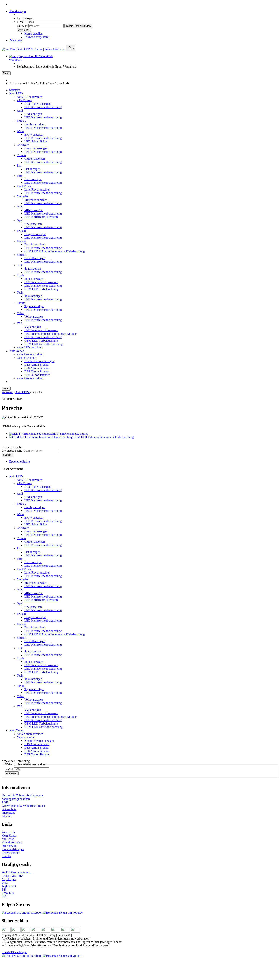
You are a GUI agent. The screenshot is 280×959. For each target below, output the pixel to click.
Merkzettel (16, 40)
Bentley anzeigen (34, 124)
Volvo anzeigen (33, 316)
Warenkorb (8, 832)
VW (19, 323)
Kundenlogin (17, 11)
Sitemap (6, 816)
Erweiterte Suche (12, 450)
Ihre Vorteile (9, 845)
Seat (19, 265)
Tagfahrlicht (9, 886)
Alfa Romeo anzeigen (37, 103)
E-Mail (21, 21)
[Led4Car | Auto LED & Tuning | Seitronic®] (34, 49)
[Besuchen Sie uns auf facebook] (22, 912)
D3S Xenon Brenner (36, 368)
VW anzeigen (32, 326)
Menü (6, 73)
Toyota (21, 302)
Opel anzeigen (33, 223)
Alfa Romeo (24, 100)
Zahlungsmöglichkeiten (16, 799)
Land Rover (24, 186)
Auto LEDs (16, 93)
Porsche (21, 241)
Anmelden (11, 773)
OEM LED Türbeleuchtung (41, 289)
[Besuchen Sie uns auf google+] (63, 912)
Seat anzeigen (32, 268)
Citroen (21, 155)
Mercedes (22, 196)
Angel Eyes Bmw (12, 875)
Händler (6, 856)
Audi (20, 110)
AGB (5, 802)
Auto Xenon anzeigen (30, 354)
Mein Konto (9, 835)
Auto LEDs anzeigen (29, 96)
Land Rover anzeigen (37, 189)
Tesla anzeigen (33, 296)
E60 (4, 896)
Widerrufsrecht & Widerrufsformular (23, 805)
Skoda (20, 275)
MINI (20, 206)
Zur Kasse (8, 839)
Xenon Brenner (26, 357)
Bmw (5, 882)
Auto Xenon (16, 350)
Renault (21, 254)
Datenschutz (9, 809)
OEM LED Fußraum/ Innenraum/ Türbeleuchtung (54, 251)
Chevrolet (23, 144)
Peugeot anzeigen (35, 234)
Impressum (8, 812)
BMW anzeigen (33, 134)
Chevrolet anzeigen (36, 148)
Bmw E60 (8, 893)
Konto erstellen (33, 33)
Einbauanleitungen (13, 849)
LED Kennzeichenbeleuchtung (43, 107)
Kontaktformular (12, 842)
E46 (4, 889)
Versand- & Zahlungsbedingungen (22, 795)
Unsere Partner (10, 852)
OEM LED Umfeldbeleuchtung (43, 344)
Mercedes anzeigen (35, 199)
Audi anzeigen (33, 114)
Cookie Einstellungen (14, 952)
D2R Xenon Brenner (37, 375)
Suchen (7, 454)
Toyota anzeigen (34, 306)
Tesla (20, 292)
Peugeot (21, 230)
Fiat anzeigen (32, 169)
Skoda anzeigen (33, 278)
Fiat (19, 165)
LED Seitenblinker (35, 141)
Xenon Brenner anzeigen (39, 361)
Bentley (21, 120)
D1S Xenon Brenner (36, 364)
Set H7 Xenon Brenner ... (17, 872)
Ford (19, 175)
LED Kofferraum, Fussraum (41, 217)
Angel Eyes (9, 879)
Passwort (22, 25)
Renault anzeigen (34, 258)
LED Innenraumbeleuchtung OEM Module (50, 333)
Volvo (20, 313)
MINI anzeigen (33, 210)
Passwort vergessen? (36, 37)
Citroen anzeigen (34, 158)
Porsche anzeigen (34, 244)
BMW (20, 131)
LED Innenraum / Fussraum (41, 282)
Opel (20, 220)
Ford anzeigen (33, 179)
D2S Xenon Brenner (36, 371)
